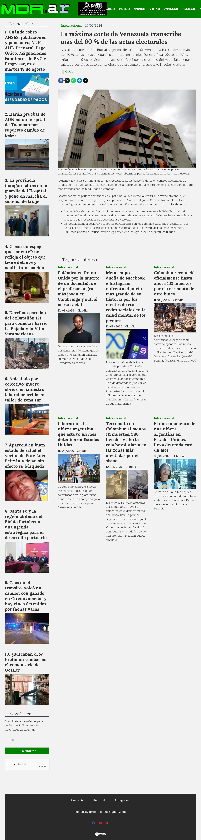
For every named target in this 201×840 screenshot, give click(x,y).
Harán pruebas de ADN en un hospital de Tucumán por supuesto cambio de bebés (25, 124)
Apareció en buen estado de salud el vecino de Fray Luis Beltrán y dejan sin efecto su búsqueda (25, 455)
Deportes (155, 9)
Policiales (124, 9)
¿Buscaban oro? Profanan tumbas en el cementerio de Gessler (26, 662)
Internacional (71, 25)
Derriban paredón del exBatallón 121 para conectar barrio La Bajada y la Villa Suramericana (26, 323)
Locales (110, 9)
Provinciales (171, 9)
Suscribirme (27, 751)
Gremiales (140, 9)
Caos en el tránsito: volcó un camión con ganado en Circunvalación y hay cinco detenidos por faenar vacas (26, 596)
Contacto (77, 800)
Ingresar (124, 800)
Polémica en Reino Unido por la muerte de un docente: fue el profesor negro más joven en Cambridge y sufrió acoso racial (79, 288)
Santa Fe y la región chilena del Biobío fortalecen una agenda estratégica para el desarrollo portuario (26, 524)
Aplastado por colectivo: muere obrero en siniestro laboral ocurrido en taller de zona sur (25, 389)
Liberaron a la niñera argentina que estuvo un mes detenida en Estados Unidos (78, 434)
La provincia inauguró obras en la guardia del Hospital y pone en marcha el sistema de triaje (26, 190)
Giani (69, 72)
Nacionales (189, 9)
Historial (99, 800)
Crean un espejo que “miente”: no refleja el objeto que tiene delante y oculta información (25, 257)
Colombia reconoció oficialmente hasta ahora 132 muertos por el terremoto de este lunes (174, 283)
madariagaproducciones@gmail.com (100, 811)
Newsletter (20, 714)
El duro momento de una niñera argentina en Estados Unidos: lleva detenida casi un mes (174, 437)
